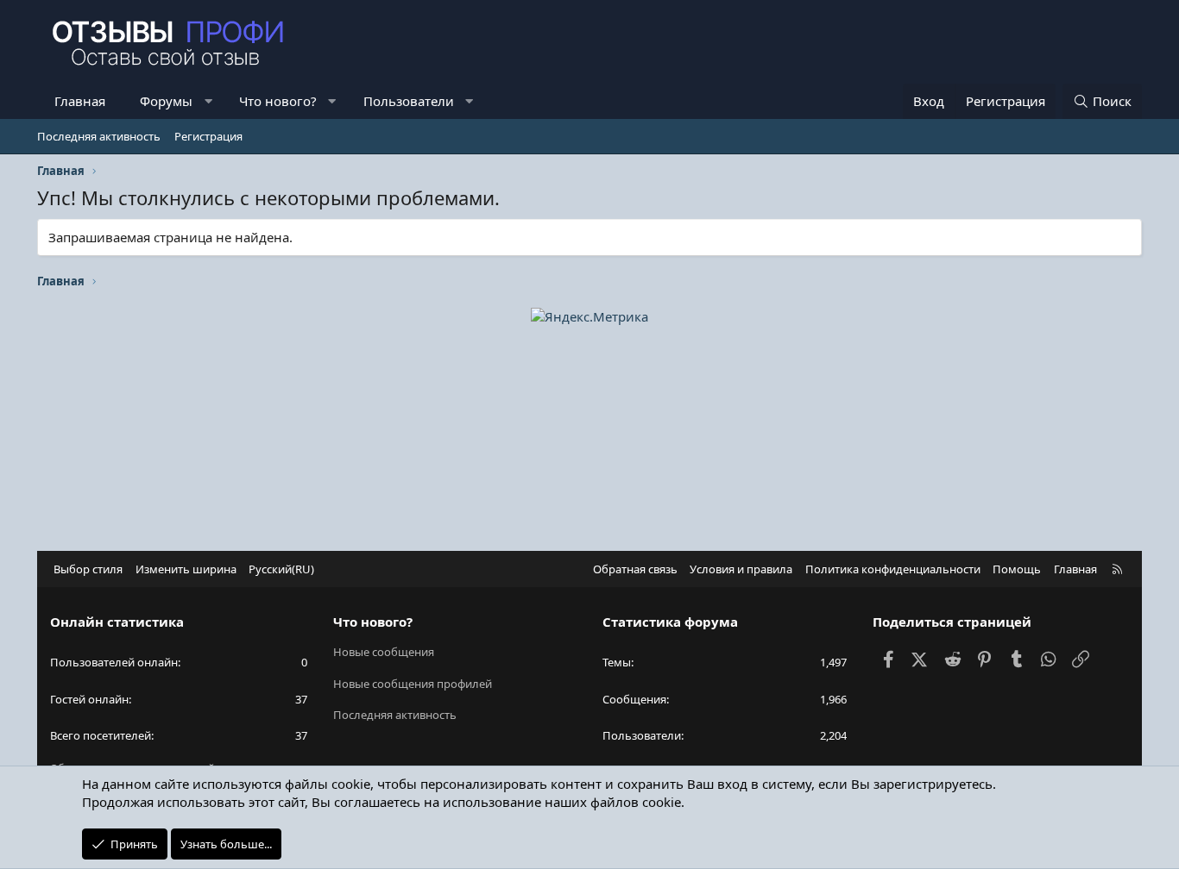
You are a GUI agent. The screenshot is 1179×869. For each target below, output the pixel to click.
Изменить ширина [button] (186, 569)
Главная (79, 100)
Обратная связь (635, 569)
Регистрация (208, 136)
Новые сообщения (383, 652)
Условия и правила (741, 569)
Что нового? (278, 100)
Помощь (1017, 569)
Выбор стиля (88, 569)
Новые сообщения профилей (412, 683)
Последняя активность (99, 136)
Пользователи (408, 100)
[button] (208, 101)
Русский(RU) (281, 569)
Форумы (166, 100)
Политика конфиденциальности (892, 569)
